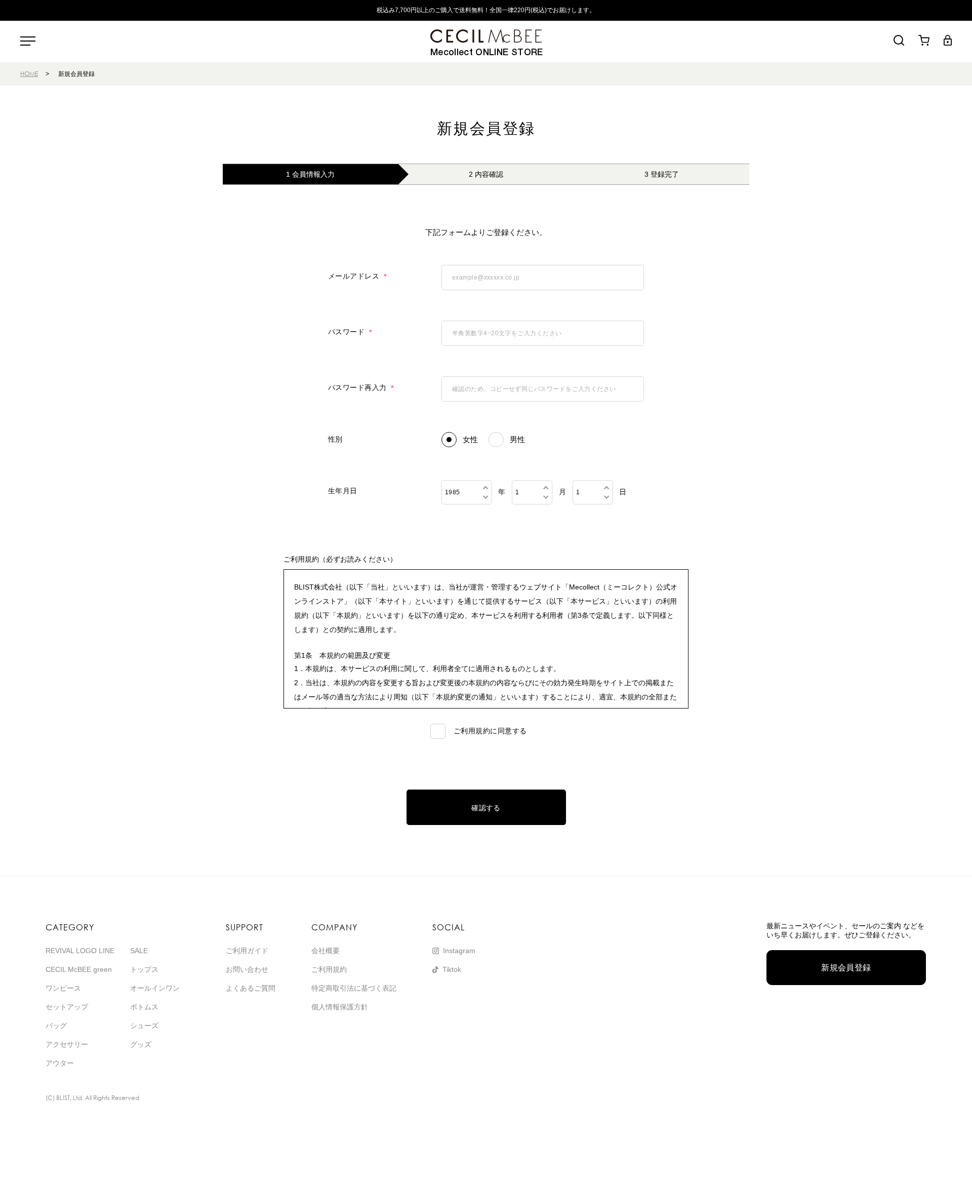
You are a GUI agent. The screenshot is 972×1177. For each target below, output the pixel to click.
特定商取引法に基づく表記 (353, 988)
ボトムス (144, 1007)
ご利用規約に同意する (489, 731)
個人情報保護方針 (339, 1007)
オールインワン (155, 988)
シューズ (144, 1026)
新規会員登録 (846, 967)
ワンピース (63, 988)
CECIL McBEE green (79, 969)
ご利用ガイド (247, 951)
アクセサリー (67, 1044)
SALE (139, 951)
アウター (60, 1063)
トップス (144, 969)
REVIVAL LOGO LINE (80, 951)
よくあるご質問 (250, 988)
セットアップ (67, 1007)
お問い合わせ (247, 969)
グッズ (140, 1044)
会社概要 (325, 951)
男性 (517, 439)
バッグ (56, 1026)
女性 (470, 439)
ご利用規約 (329, 969)
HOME (29, 73)
